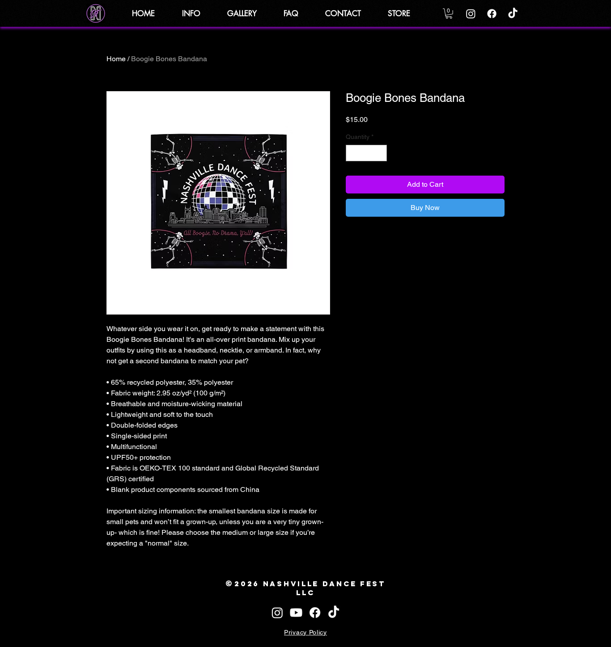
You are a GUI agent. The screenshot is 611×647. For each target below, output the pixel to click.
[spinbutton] (366, 153)
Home (116, 59)
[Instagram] (471, 14)
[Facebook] (492, 14)
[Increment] (380, 153)
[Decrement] (352, 153)
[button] (198, 13)
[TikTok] (513, 14)
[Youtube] (296, 612)
